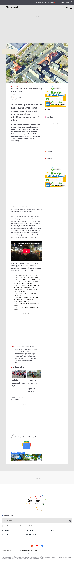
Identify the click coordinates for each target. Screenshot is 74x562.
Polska (50, 151)
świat (49, 159)
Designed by (5, 550)
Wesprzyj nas (31, 534)
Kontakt (54, 530)
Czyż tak (5, 534)
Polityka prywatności (35, 539)
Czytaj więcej (28, 525)
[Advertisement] (37, 30)
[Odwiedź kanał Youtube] (37, 546)
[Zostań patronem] (32, 546)
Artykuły (9, 51)
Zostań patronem (65, 2)
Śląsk (4, 539)
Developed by (24, 550)
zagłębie (51, 117)
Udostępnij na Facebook (18, 452)
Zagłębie (29, 530)
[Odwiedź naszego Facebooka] (41, 546)
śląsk (49, 110)
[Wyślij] (70, 520)
